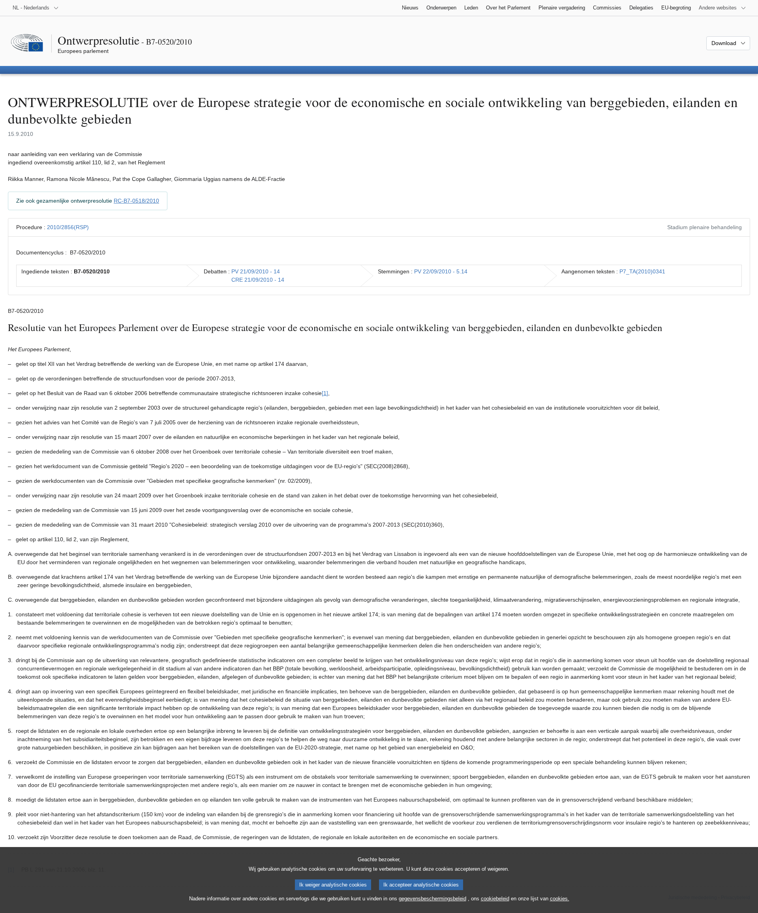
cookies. (559, 899)
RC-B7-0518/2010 (136, 201)
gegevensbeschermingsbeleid (432, 899)
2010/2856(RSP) (68, 227)
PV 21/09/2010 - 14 (255, 271)
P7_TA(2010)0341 (642, 271)
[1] (325, 393)
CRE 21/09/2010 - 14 (257, 280)
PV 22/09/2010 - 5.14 (440, 271)
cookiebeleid (495, 899)
